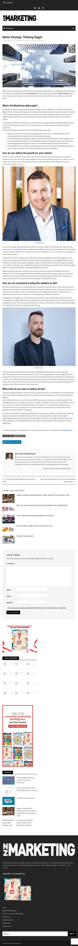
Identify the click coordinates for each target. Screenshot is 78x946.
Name (9, 590)
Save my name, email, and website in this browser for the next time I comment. (37, 608)
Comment (10, 563)
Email (9, 596)
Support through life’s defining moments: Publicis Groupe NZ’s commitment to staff (43, 495)
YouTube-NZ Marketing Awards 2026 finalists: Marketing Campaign (25, 822)
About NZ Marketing (9, 911)
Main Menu (9, 28)
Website (9, 603)
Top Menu (9, 3)
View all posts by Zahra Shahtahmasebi (57, 468)
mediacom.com (67, 430)
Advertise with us (8, 920)
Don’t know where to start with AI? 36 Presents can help (27, 789)
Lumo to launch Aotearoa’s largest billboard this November (35, 516)
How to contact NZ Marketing (12, 914)
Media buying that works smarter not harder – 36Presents (25, 780)
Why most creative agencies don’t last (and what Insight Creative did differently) (42, 505)
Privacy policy (7, 926)
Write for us (6, 917)
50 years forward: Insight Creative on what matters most (35, 526)
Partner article (19, 436)
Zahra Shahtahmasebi (22, 40)
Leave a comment (38, 40)
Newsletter (6, 923)
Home (4, 907)
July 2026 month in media (25, 798)
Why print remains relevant (25, 536)
